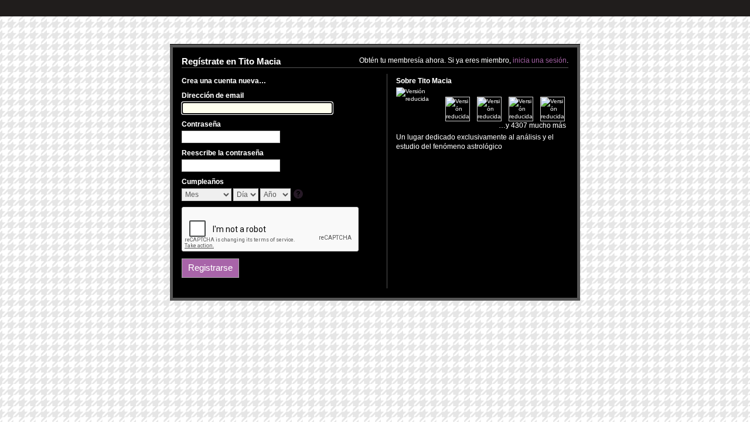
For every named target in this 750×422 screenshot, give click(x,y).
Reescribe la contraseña (223, 153)
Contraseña (201, 124)
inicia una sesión (540, 60)
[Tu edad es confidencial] (299, 194)
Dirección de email (213, 95)
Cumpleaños (203, 182)
